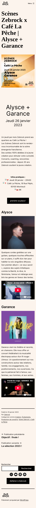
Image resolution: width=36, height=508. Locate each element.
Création (18, 417)
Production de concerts (9, 419)
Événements (26, 417)
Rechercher (6, 464)
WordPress (24, 500)
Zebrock (7, 414)
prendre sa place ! (18, 201)
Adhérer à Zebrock (18, 481)
